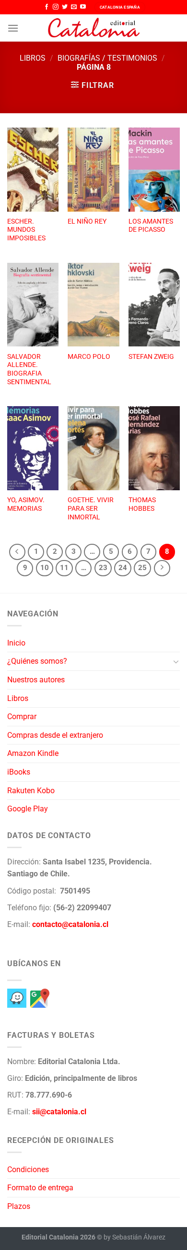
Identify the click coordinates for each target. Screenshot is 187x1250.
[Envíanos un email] (74, 7)
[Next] (162, 568)
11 (64, 567)
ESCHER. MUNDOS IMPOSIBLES (26, 229)
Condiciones (28, 1169)
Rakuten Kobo (31, 790)
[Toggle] (176, 661)
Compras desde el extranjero (55, 735)
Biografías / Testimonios (107, 58)
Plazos (18, 1206)
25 (142, 567)
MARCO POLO (89, 356)
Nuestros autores (36, 679)
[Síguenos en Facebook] (46, 7)
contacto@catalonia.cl (70, 924)
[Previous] (17, 552)
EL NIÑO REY (87, 221)
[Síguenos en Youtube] (83, 7)
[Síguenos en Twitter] (65, 7)
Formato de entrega (40, 1187)
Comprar (21, 716)
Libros (33, 58)
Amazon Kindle (32, 753)
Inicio (16, 642)
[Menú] (13, 28)
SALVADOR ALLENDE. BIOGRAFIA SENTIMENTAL (29, 369)
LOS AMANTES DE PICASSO (151, 225)
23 (103, 567)
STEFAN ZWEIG (151, 356)
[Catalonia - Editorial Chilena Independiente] (93, 28)
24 (122, 567)
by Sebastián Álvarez (134, 1237)
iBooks (18, 771)
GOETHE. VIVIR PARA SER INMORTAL (91, 508)
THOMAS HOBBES (142, 504)
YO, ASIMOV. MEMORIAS (26, 504)
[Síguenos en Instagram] (55, 7)
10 (44, 567)
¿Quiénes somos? (37, 661)
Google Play (27, 808)
